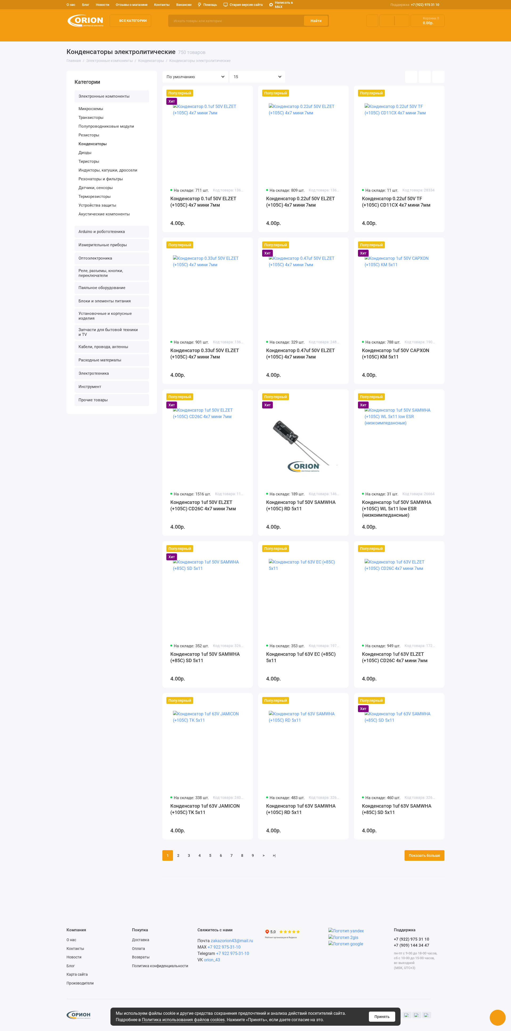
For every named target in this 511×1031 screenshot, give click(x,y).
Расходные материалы (100, 360)
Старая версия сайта (246, 5)
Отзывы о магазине (131, 5)
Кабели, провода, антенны (103, 346)
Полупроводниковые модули (106, 126)
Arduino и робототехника (149, 34)
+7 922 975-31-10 (224, 947)
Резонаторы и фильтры (101, 179)
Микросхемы (91, 108)
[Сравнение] (387, 21)
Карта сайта (77, 974)
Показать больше (424, 855)
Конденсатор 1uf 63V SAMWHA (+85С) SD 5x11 (396, 809)
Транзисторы (91, 117)
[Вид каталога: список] (425, 77)
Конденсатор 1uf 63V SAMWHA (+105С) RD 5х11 (301, 809)
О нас (71, 940)
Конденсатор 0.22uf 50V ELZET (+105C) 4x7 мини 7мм (300, 202)
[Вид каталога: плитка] (411, 77)
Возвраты (141, 957)
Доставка (140, 940)
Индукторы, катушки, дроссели (108, 170)
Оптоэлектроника (254, 34)
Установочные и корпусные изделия (105, 316)
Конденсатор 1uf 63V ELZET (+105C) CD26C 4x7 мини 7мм (395, 657)
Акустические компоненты (104, 214)
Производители (80, 983)
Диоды (85, 152)
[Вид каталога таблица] (438, 77)
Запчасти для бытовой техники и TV (108, 332)
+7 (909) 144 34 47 (411, 945)
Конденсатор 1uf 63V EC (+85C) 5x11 (301, 657)
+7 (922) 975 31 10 (414, 5)
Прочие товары (93, 400)
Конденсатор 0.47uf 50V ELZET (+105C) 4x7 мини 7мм (300, 354)
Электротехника (94, 373)
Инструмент (90, 386)
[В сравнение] (235, 93)
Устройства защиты (97, 205)
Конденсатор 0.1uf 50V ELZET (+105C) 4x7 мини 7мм (203, 202)
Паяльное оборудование (385, 34)
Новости (102, 5)
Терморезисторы (95, 196)
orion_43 (212, 959)
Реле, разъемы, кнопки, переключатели (316, 34)
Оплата (138, 948)
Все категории (133, 21)
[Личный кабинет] (372, 21)
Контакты (162, 5)
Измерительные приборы (204, 34)
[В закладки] (245, 93)
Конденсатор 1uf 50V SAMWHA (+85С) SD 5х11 (205, 657)
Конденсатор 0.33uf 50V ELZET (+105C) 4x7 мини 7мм (204, 354)
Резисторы (89, 135)
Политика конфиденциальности (160, 966)
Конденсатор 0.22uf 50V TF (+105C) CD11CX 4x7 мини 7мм (396, 202)
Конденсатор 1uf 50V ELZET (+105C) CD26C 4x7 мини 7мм (203, 505)
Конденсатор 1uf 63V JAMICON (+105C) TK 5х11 (205, 809)
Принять (382, 1017)
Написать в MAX (284, 5)
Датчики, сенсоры (96, 187)
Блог (85, 5)
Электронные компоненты (92, 34)
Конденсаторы (93, 143)
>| (274, 855)
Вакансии (183, 5)
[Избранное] (402, 21)
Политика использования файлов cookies (183, 1019)
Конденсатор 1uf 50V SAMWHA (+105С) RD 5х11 (301, 505)
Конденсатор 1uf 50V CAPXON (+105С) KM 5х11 (395, 354)
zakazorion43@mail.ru (232, 940)
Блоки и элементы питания (443, 34)
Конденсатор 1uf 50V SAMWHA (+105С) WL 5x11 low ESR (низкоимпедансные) (396, 508)
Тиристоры (89, 161)
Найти (316, 21)
